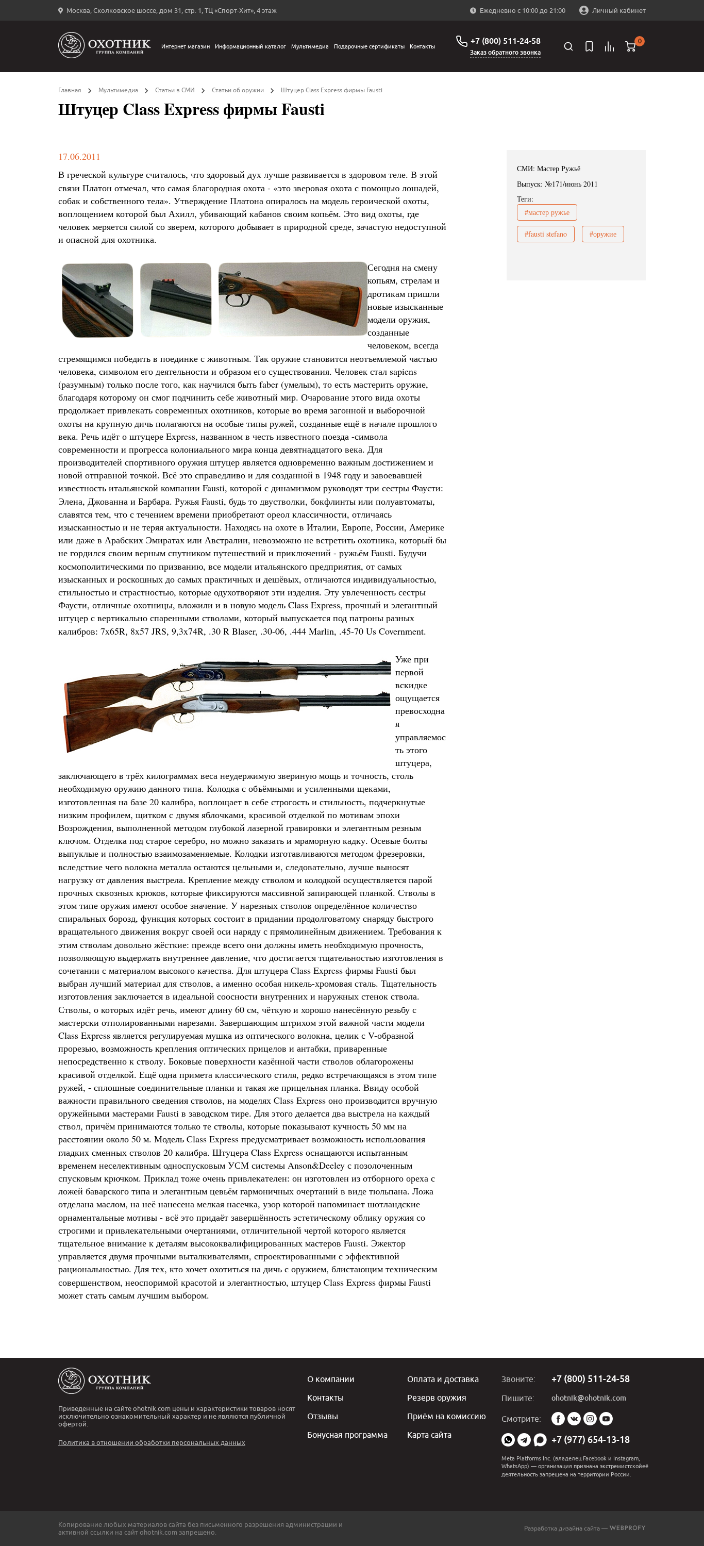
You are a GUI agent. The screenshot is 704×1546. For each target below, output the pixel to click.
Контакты (422, 46)
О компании (331, 1379)
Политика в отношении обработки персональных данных (151, 1442)
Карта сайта (429, 1434)
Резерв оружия (436, 1397)
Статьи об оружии (238, 90)
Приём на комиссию (446, 1416)
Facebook (558, 1418)
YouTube (606, 1418)
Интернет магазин (185, 46)
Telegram (524, 1440)
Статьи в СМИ (175, 90)
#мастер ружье (547, 212)
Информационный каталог (250, 46)
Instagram (590, 1418)
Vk (574, 1418)
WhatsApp (508, 1440)
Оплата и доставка (443, 1379)
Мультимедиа (310, 46)
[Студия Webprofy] (627, 1528)
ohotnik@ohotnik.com (588, 1398)
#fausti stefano (546, 234)
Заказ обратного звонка (505, 52)
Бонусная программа (347, 1434)
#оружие (603, 234)
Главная (69, 90)
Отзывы (322, 1416)
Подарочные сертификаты (369, 46)
